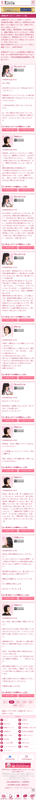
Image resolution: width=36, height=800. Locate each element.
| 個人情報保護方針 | (13, 782)
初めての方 (7, 724)
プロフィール (26, 129)
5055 (15, 705)
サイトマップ (8, 750)
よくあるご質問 (8, 743)
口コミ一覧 (9, 129)
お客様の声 (7, 731)
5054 (30, 702)
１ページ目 (27, 44)
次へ (21, 705)
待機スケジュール (9, 727)
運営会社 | (25, 785)
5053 (24, 702)
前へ (5, 702)
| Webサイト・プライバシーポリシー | (18, 788)
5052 (18, 702)
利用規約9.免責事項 (22, 57)
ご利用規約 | (25, 782)
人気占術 (6, 739)
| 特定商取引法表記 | (14, 785)
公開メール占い (8, 735)
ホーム (6, 720)
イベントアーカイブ (9, 746)
